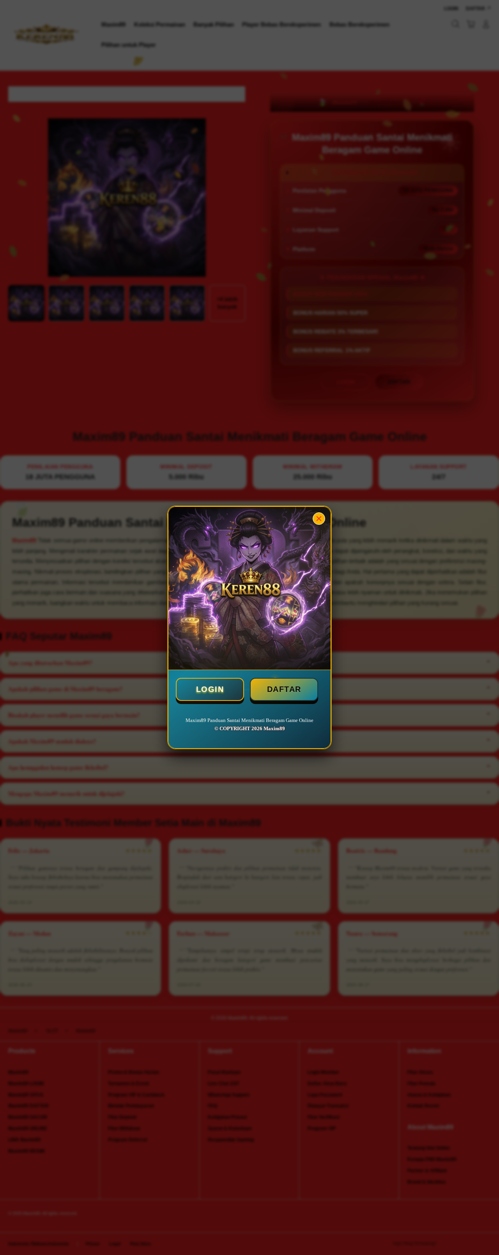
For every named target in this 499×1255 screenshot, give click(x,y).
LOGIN (210, 689)
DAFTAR (284, 689)
